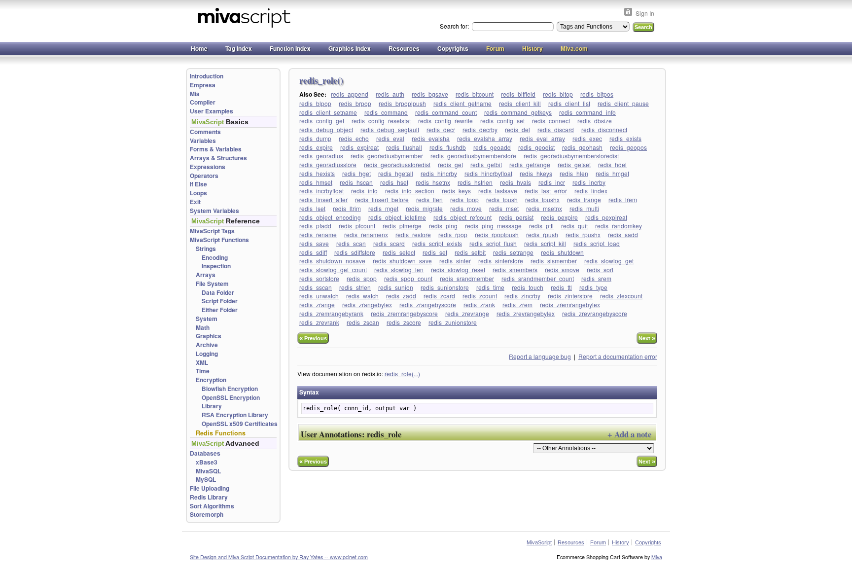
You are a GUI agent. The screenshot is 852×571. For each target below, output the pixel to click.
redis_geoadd (492, 147)
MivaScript (539, 542)
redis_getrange (529, 164)
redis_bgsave (430, 94)
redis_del (517, 129)
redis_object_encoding (330, 217)
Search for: (455, 26)
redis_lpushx (542, 199)
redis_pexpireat (606, 217)
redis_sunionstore (445, 287)
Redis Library (209, 497)
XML (202, 362)
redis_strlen (355, 287)
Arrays (205, 275)
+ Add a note (629, 434)
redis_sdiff (313, 252)
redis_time (490, 287)
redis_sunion (395, 287)
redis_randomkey (618, 225)
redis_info (364, 190)
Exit (195, 202)
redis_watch (362, 295)
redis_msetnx (544, 208)
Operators (204, 176)
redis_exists (625, 138)
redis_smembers (515, 269)
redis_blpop (315, 103)
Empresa (202, 85)
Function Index (290, 48)
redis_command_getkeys (518, 112)
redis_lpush (502, 199)
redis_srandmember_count (537, 278)
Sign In (645, 13)
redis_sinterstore (500, 260)
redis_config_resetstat (381, 120)
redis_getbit (486, 164)
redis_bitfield (518, 94)
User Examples (211, 111)
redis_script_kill (545, 243)
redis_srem (596, 278)
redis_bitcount (475, 94)
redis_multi (584, 208)
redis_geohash (582, 147)
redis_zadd (401, 295)
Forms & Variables (216, 149)
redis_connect (551, 120)
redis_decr (440, 129)
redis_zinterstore (570, 295)
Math (203, 327)
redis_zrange (317, 304)
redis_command (386, 112)
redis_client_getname (462, 103)
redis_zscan (363, 322)
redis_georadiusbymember (387, 155)
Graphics (208, 336)
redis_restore (413, 234)
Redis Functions (221, 432)
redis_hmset (315, 182)
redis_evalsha (431, 138)
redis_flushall (404, 147)
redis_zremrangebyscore (404, 313)
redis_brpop (355, 103)
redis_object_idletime (397, 217)
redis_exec (587, 138)
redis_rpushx (583, 234)
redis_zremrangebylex (570, 304)
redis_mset (504, 208)
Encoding (215, 257)
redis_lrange (584, 199)
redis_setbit (470, 252)
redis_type (593, 287)
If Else (198, 184)
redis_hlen (574, 173)
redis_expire (316, 147)
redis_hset (394, 182)
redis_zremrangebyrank (331, 313)
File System (212, 284)
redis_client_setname (328, 112)
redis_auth (390, 94)
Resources (404, 48)
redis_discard (555, 129)
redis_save (314, 243)
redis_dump (315, 138)
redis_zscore (404, 322)
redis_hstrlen (475, 182)
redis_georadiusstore (327, 164)
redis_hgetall (395, 173)
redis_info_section (409, 190)
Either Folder (220, 310)
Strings (206, 249)
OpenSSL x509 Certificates (240, 424)
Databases (205, 453)
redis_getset (574, 164)
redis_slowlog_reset (458, 269)
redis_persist (516, 217)
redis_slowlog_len (399, 269)
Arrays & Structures (218, 158)
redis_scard (389, 243)
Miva (656, 557)
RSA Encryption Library (235, 415)
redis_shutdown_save (402, 260)
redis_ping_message (493, 225)
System (206, 319)
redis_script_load (596, 243)
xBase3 (206, 462)
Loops (198, 193)
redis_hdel (612, 164)
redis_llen (429, 199)
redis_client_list (569, 103)
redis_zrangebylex (367, 304)
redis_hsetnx (433, 182)
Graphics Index (349, 48)
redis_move (466, 208)
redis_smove (562, 269)
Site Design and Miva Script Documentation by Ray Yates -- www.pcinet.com (279, 557)
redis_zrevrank (319, 322)
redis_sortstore (319, 278)
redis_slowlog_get (609, 260)
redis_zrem (517, 304)
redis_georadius (321, 155)
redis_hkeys (536, 173)
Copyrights (452, 48)
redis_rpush (542, 234)
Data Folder (218, 292)
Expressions (207, 167)
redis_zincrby (522, 295)
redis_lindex (590, 190)
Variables (203, 141)
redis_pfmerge (402, 225)
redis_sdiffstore (354, 252)
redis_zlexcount (621, 295)
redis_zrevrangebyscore (594, 313)
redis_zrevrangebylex (526, 313)
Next (647, 338)
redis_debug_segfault (389, 129)
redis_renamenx (366, 234)
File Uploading (209, 488)
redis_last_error (546, 190)
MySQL (206, 479)
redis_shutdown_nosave (332, 260)
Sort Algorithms (212, 506)
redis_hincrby (439, 173)
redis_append (349, 94)
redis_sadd (623, 234)
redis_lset (312, 208)
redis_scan (351, 243)
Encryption (211, 380)
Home (199, 48)
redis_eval (390, 138)
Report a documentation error (617, 356)
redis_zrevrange (467, 313)
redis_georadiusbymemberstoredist (571, 155)
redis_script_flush (493, 243)
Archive (207, 345)
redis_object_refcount (462, 217)
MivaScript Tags (212, 231)
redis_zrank (479, 304)
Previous (313, 338)
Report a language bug (540, 356)
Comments (205, 132)
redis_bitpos (596, 94)
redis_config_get (321, 120)
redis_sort (600, 269)
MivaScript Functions (219, 240)
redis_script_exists (437, 243)
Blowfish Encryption (230, 389)
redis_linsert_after (323, 199)
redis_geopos (628, 147)
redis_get (450, 164)
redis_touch (527, 287)
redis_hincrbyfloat (488, 173)
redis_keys (456, 190)
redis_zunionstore (452, 322)
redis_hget (356, 173)
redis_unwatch (319, 295)
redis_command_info (587, 112)
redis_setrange (513, 252)
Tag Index (238, 48)
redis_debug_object (326, 129)
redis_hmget (612, 173)
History (532, 48)
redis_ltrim (347, 208)
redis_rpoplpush (497, 234)
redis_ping (443, 225)
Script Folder (220, 301)
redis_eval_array (542, 138)
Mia (195, 94)
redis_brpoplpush (402, 103)
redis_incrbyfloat (321, 190)
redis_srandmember (467, 278)
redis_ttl (561, 287)
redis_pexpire (559, 217)
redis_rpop (452, 234)
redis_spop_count (408, 278)
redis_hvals (515, 182)
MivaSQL (208, 471)
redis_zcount (479, 295)
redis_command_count (446, 112)
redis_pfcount (357, 225)
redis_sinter (455, 260)
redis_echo (354, 138)
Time (203, 371)
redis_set (435, 252)
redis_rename (318, 234)
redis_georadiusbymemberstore (473, 155)
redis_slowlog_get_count (333, 269)
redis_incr (551, 182)
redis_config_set (502, 120)
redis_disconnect (604, 129)
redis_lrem (622, 199)
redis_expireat (359, 147)
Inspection (216, 266)
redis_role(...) (402, 373)
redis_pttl (541, 225)
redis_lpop (464, 199)
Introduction (206, 76)
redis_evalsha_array (484, 138)
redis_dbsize (594, 120)
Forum (495, 48)
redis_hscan (356, 182)
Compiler (202, 102)
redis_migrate (424, 208)
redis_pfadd (315, 225)
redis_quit (574, 225)
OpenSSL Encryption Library (231, 402)
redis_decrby (479, 129)
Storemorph (206, 514)
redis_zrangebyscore (427, 304)
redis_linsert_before (382, 199)
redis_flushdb (447, 147)
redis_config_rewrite (445, 120)
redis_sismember (554, 260)
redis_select (399, 252)
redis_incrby (588, 182)
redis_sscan (315, 287)
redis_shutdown (562, 252)
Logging (207, 354)
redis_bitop (558, 94)
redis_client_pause (623, 103)
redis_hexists (317, 173)
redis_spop (362, 278)
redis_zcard (439, 295)
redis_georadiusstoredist (397, 164)
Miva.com (574, 48)
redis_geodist (536, 147)
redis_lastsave (497, 190)
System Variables (214, 211)
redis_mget (383, 208)
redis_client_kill (520, 103)
